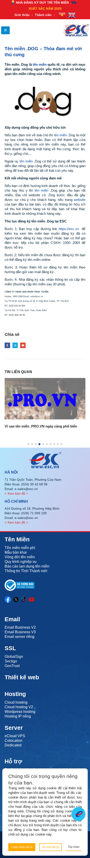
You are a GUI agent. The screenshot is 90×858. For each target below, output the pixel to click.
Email (23, 345)
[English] (71, 15)
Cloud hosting (16, 702)
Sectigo (11, 661)
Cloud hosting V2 (19, 707)
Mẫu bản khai (16, 552)
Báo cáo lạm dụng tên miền (27, 566)
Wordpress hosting (20, 712)
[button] (5, 30)
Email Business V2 (20, 627)
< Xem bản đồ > (16, 493)
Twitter (15, 345)
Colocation (13, 741)
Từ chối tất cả (50, 847)
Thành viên (43, 15)
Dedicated (13, 745)
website (79, 200)
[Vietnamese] (62, 15)
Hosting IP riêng (18, 716)
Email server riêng (19, 637)
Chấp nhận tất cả (22, 847)
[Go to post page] (45, 399)
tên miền (40, 64)
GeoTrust (12, 666)
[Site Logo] (76, 30)
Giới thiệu (22, 15)
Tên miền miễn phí (20, 548)
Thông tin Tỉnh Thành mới (26, 571)
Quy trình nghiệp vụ (20, 562)
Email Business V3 (20, 632)
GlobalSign (14, 656)
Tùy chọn (73, 847)
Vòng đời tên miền (20, 557)
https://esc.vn (69, 229)
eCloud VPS (15, 736)
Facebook (7, 345)
